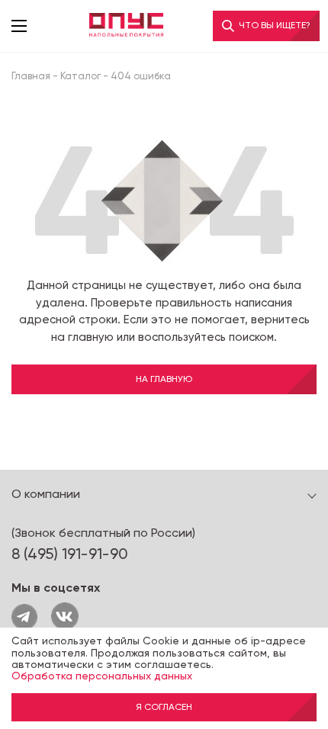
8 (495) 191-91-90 (69, 553)
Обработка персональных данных (101, 676)
